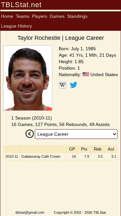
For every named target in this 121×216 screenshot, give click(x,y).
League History (16, 25)
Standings (77, 16)
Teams (22, 16)
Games (57, 16)
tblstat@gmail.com (29, 212)
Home (7, 16)
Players (39, 16)
